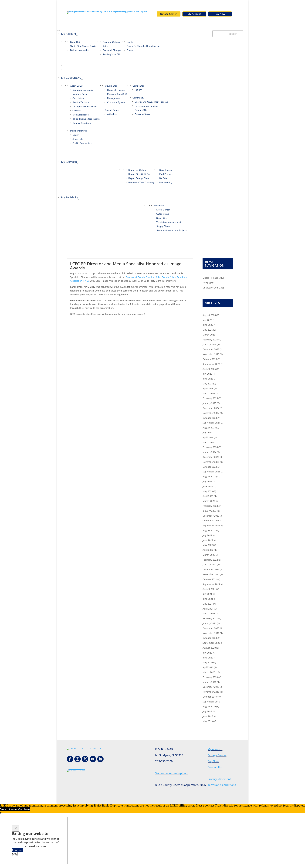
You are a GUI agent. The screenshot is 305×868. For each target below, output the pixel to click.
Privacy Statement (219, 779)
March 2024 (209, 442)
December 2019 (211, 686)
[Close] (15, 828)
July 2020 (207, 652)
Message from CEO (117, 94)
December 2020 (211, 628)
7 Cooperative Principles (84, 106)
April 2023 (208, 496)
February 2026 (210, 339)
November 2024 (211, 412)
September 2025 (211, 364)
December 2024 (211, 408)
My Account (194, 13)
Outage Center (168, 13)
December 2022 (211, 515)
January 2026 (209, 344)
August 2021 (209, 588)
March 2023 (209, 500)
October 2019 (210, 696)
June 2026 (208, 324)
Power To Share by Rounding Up (143, 46)
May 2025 (208, 383)
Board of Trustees (116, 90)
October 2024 (210, 417)
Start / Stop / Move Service (83, 46)
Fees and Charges (111, 50)
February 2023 (210, 505)
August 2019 (209, 706)
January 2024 (209, 452)
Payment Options (111, 42)
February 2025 (210, 398)
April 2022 (208, 549)
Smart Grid (161, 218)
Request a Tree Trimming (141, 182)
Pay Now (220, 13)
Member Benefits (78, 130)
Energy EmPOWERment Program (152, 102)
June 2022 (208, 540)
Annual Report (112, 110)
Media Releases (80, 114)
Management (114, 98)
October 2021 (210, 579)
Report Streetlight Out (139, 174)
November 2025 (211, 354)
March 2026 (209, 334)
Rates (105, 46)
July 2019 (207, 711)
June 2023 (208, 486)
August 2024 (209, 427)
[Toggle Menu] (58, 30)
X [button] (1, 813)
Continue (17, 850)
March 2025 (209, 393)
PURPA (138, 90)
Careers (76, 110)
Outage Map (162, 214)
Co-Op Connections (82, 143)
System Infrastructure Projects (171, 230)
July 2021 (207, 593)
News (205, 282)
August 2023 (209, 476)
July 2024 (207, 432)
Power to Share (142, 114)
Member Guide (80, 94)
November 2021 (211, 574)
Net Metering (165, 182)
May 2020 (208, 662)
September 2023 (211, 471)
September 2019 (211, 701)
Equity (130, 42)
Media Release (210, 277)
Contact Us (214, 767)
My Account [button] (68, 33)
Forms (130, 50)
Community (138, 97)
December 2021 (211, 569)
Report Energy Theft (138, 178)
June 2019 (208, 716)
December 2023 (211, 456)
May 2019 (208, 721)
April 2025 (208, 388)
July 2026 (207, 320)
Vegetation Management (168, 222)
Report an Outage (137, 170)
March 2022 (209, 554)
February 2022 (210, 559)
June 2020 (208, 657)
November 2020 (211, 633)
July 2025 (207, 373)
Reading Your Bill (111, 54)
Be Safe (163, 178)
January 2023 (209, 510)
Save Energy (165, 170)
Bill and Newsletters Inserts (86, 119)
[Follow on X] (85, 759)
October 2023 (210, 466)
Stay (14, 854)
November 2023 (211, 461)
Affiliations (112, 114)
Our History (78, 98)
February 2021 (210, 618)
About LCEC (76, 86)
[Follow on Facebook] (70, 759)
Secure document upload (171, 773)
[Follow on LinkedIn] (100, 759)
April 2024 (208, 437)
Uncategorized (210, 287)
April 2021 (208, 608)
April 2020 (208, 667)
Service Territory (80, 102)
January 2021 (209, 623)
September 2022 (211, 525)
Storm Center (163, 209)
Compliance (138, 86)
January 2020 (209, 682)
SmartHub (75, 42)
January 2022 (209, 564)
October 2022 (210, 520)
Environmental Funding (146, 106)
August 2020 (209, 647)
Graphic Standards (81, 123)
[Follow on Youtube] (93, 759)
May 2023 (208, 491)
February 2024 (210, 447)
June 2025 (208, 378)
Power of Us (141, 110)
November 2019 (211, 691)
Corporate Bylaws (116, 102)
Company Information (83, 90)
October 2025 (210, 359)
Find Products (166, 174)
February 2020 (210, 677)
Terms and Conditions (222, 785)
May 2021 (208, 603)
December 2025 (211, 349)
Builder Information (79, 50)
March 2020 (209, 672)
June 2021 (208, 598)
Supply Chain (163, 226)
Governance (111, 86)
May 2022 (208, 544)
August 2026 (209, 315)
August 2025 (209, 368)
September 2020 (211, 642)
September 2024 (211, 422)
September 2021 (211, 584)
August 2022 (209, 530)
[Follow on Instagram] (77, 759)
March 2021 (209, 613)
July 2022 (207, 535)
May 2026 (208, 329)
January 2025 (209, 403)
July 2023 (207, 481)
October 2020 (210, 637)
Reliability (159, 205)
